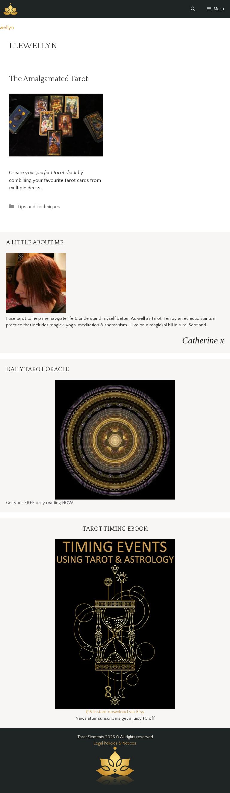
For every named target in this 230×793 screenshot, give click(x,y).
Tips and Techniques (38, 206)
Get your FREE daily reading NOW (39, 502)
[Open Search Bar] (193, 9)
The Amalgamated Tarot (48, 79)
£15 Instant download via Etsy (115, 711)
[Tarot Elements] (10, 9)
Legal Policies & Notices (115, 743)
